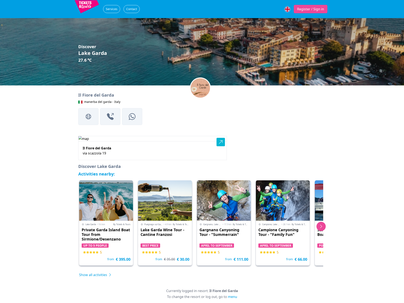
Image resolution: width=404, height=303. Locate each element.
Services (111, 9)
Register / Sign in (310, 9)
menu (232, 296)
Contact (131, 9)
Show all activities (93, 274)
